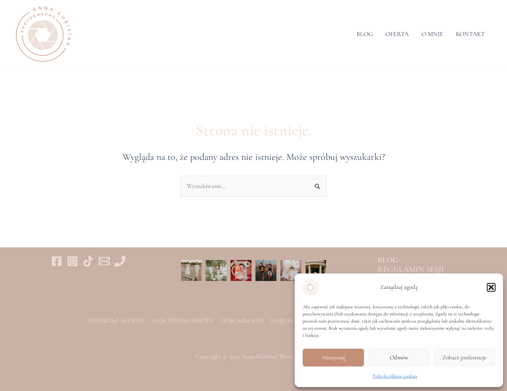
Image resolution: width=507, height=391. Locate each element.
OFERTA (397, 34)
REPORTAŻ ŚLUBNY (115, 321)
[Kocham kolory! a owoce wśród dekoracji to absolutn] (241, 270)
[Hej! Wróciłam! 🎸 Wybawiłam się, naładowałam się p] (265, 270)
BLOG (364, 34)
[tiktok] (88, 261)
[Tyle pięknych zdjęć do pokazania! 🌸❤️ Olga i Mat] (315, 270)
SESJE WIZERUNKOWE (182, 321)
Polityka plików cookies (395, 376)
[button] (491, 287)
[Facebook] (56, 261)
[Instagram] (72, 261)
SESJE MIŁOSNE (242, 321)
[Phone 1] (120, 261)
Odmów (399, 357)
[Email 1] (104, 261)
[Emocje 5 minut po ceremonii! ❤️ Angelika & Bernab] (216, 270)
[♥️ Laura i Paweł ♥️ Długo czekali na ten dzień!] (290, 270)
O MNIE (432, 34)
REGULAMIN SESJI (410, 269)
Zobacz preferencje (464, 357)
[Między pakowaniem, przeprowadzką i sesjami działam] (191, 270)
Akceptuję (333, 357)
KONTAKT (470, 34)
